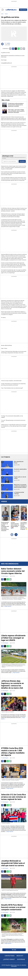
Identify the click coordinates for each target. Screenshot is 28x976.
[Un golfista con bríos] (14, 33)
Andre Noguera (5, 576)
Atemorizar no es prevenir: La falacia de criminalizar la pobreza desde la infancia (20, 486)
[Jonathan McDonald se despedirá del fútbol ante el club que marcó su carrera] (13, 881)
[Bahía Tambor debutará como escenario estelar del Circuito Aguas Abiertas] (13, 589)
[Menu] (2, 9)
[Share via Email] (21, 49)
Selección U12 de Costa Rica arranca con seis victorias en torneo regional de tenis (13, 796)
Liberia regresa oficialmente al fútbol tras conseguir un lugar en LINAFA (13, 637)
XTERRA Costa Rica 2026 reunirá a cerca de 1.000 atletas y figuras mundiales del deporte (13, 751)
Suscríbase (21, 959)
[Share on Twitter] (16, 49)
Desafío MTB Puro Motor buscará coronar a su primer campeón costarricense (13, 907)
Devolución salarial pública (20, 469)
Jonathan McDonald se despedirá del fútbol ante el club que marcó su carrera (13, 863)
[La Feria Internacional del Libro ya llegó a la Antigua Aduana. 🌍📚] (15, 513)
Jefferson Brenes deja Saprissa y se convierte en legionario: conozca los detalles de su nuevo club (12, 684)
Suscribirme (22, 161)
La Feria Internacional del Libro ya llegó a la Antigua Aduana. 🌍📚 (15, 525)
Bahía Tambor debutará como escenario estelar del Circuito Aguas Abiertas (13, 571)
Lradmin (8, 43)
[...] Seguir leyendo (7, 606)
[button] (23, 10)
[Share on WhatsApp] (18, 49)
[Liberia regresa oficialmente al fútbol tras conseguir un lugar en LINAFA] (13, 656)
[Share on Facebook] (13, 49)
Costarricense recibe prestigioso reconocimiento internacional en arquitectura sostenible (16, 105)
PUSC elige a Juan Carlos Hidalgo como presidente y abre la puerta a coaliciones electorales (16, 111)
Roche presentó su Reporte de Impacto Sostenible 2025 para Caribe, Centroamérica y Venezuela (5, 526)
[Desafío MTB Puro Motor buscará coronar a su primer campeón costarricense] (13, 925)
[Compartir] (24, 49)
